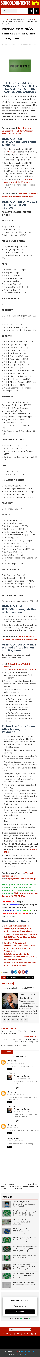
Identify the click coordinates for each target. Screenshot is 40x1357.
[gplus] (10, 1334)
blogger (7, 1052)
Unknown (11, 1061)
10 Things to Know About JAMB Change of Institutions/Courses (25, 1231)
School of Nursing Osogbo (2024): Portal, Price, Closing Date (24, 1267)
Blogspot (26, 1354)
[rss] (25, 1334)
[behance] (28, 1334)
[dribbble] (21, 1334)
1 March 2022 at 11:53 (15, 1127)
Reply (9, 1069)
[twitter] (7, 1334)
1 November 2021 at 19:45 (22, 1078)
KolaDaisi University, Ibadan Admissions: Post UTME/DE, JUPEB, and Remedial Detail (20, 957)
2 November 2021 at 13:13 (16, 1094)
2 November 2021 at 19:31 (22, 1111)
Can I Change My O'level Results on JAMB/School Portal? (24, 1276)
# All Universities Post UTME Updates (20, 977)
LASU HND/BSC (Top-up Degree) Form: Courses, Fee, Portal (24, 1204)
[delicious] (35, 1334)
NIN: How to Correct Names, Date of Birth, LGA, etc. (23, 1222)
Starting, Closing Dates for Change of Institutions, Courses (24, 1240)
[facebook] (4, 1334)
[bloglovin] (17, 1334)
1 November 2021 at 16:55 (16, 1063)
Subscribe (20, 1312)
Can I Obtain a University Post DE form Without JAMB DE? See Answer (17, 131)
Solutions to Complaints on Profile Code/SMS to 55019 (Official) (25, 1249)
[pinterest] (14, 1334)
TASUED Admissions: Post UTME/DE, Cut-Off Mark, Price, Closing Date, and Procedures (21, 937)
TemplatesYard (27, 1351)
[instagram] (32, 1334)
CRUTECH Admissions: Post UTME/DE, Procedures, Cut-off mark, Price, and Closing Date (18, 928)
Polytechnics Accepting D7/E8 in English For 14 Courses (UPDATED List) (24, 1213)
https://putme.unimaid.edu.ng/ (22, 669)
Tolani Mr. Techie (22, 1076)
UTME (11, 152)
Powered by (14, 1318)
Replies (12, 1073)
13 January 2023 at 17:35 (16, 1141)
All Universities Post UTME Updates (21, 19)
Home (4, 19)
